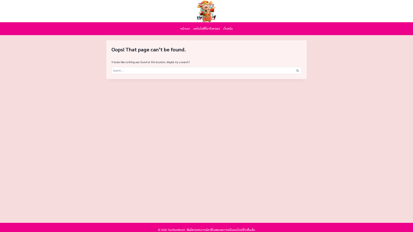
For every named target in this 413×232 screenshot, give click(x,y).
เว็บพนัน (228, 28)
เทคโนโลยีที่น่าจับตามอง (206, 28)
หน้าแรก (185, 28)
